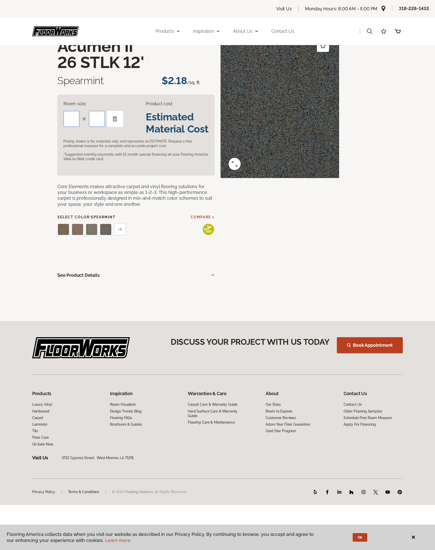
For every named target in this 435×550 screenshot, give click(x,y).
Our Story (273, 404)
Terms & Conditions (83, 492)
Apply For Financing (360, 424)
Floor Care (40, 437)
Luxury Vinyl (42, 404)
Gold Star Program (281, 431)
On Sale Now (42, 444)
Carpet (37, 418)
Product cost (159, 103)
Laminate (39, 424)
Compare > (202, 217)
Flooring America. (139, 492)
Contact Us (282, 31)
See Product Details (78, 275)
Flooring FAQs (121, 418)
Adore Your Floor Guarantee (288, 424)
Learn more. (118, 540)
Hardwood (40, 411)
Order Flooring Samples (363, 411)
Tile (35, 431)
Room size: (74, 103)
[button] (370, 31)
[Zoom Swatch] (235, 164)
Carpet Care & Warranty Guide (212, 404)
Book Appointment (373, 345)
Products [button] (165, 31)
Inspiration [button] (203, 31)
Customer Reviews (281, 418)
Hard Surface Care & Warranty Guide (212, 413)
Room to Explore (279, 411)
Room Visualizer (123, 404)
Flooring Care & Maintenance (211, 422)
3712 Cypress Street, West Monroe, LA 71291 (98, 458)
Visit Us (284, 8)
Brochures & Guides (126, 424)
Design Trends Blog (125, 411)
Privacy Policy (43, 492)
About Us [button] (242, 31)
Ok (360, 537)
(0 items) (398, 31)
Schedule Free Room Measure (368, 418)
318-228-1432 (414, 8)
